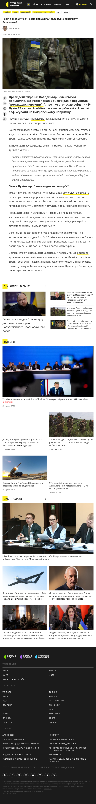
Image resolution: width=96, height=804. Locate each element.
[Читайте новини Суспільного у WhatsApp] (54, 775)
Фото (51, 675)
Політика (7, 705)
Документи (55, 754)
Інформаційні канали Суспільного (20, 748)
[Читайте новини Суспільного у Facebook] (12, 775)
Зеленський (25, 12)
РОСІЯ (15, 12)
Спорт (52, 718)
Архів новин (8, 735)
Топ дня (53, 692)
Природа (7, 718)
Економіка (54, 705)
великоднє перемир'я (27, 104)
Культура (7, 722)
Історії (5, 713)
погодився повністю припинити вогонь (66, 217)
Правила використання (61, 739)
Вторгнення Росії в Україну (43, 12)
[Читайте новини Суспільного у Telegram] (47, 775)
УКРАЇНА (7, 12)
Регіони (58, 4)
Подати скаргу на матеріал (16, 754)
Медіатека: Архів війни (14, 679)
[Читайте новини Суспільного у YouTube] (33, 775)
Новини (53, 722)
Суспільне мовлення (13, 739)
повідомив (38, 118)
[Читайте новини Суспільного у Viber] (40, 775)
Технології (54, 713)
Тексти (52, 670)
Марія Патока (14, 28)
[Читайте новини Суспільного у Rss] (5, 775)
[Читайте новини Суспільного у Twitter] (19, 775)
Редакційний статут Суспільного (19, 759)
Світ (4, 709)
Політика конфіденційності (63, 743)
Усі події (6, 692)
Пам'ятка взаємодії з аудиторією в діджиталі (67, 760)
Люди (52, 709)
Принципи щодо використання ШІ (20, 743)
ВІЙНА (66, 12)
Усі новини (46, 4)
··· (67, 4)
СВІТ (58, 12)
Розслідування (57, 700)
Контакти (54, 735)
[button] (4, 98)
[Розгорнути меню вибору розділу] (28, 4)
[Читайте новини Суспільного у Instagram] (26, 775)
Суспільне (48, 789)
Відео (5, 675)
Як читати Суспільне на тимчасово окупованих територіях (67, 749)
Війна (35, 4)
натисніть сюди (37, 791)
